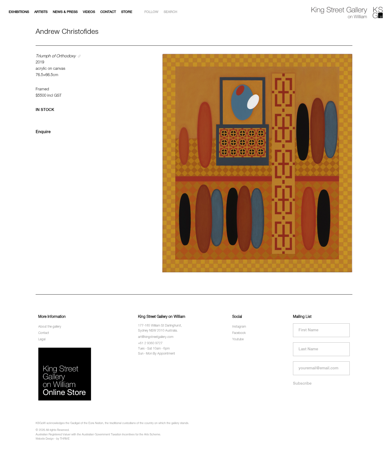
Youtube (238, 339)
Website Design (45, 438)
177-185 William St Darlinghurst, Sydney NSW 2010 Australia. (160, 328)
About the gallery (49, 326)
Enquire (43, 132)
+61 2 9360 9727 (150, 343)
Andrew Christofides (67, 31)
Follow (151, 12)
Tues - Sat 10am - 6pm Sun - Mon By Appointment (156, 351)
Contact (108, 12)
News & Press (65, 12)
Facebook (239, 333)
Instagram (239, 326)
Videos (89, 12)
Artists (41, 12)
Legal (41, 339)
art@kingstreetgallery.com (155, 337)
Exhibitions (19, 12)
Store (126, 12)
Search (170, 12)
